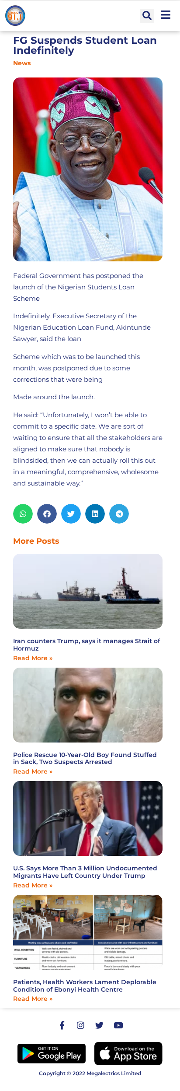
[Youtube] (118, 1025)
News (22, 63)
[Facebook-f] (62, 1025)
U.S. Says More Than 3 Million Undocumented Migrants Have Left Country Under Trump (85, 872)
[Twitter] (99, 1025)
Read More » (32, 658)
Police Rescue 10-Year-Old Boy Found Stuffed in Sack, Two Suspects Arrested (85, 758)
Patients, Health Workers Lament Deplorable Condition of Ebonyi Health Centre (84, 985)
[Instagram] (81, 1025)
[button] (147, 16)
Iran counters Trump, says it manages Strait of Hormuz (86, 644)
